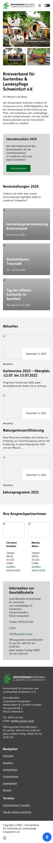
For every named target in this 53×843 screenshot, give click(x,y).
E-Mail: (12, 627)
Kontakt (7, 790)
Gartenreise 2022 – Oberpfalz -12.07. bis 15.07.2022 (26, 373)
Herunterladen (18, 168)
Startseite (8, 755)
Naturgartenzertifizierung (23, 430)
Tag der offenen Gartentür (17, 812)
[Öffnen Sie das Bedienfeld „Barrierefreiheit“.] (47, 837)
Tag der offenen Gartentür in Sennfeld (18, 294)
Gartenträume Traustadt (17, 261)
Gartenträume (10, 776)
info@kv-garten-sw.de (13, 568)
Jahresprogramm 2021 (21, 492)
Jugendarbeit (10, 783)
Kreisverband (10, 769)
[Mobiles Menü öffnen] (39, 5)
